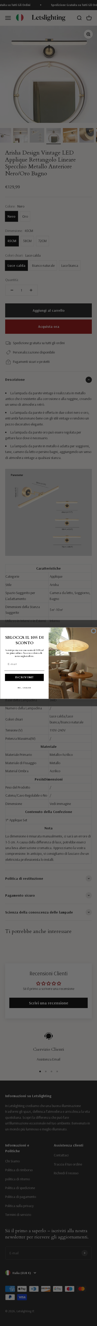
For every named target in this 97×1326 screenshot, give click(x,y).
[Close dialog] (93, 631)
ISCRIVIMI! (24, 677)
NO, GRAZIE (24, 688)
